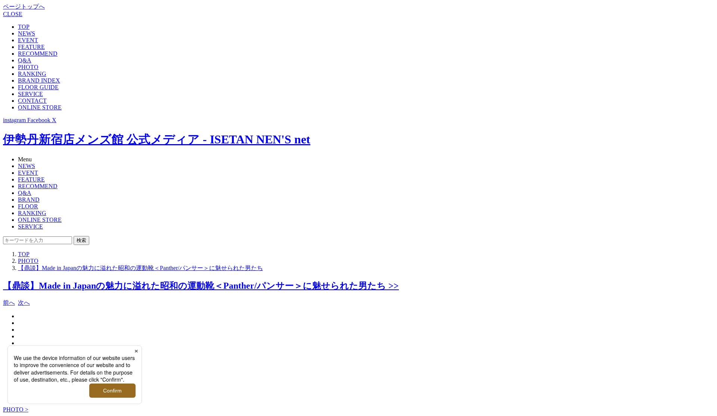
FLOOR (28, 206)
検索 (81, 240)
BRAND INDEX (39, 80)
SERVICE (30, 94)
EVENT (28, 40)
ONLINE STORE (40, 107)
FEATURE (31, 47)
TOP (24, 27)
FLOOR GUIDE (38, 87)
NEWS (26, 33)
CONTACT (32, 100)
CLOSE (12, 14)
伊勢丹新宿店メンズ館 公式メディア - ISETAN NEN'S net (156, 139)
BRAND (29, 199)
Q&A (24, 60)
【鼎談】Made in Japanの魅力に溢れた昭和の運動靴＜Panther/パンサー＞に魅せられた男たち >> (201, 286)
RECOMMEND (38, 53)
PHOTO (28, 67)
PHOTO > (15, 409)
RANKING (32, 74)
